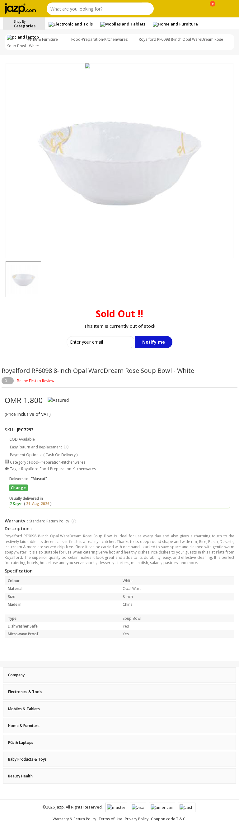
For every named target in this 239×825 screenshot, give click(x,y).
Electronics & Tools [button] (25, 691)
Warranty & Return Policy (74, 819)
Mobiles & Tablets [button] (24, 708)
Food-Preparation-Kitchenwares (99, 39)
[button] (5, 279)
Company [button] (16, 675)
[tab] (119, 675)
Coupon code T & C (168, 819)
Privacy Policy (136, 819)
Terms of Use (110, 819)
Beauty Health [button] (20, 776)
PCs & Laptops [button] (20, 742)
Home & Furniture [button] (24, 725)
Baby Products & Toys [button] (27, 759)
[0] (213, 10)
